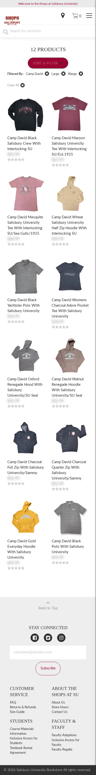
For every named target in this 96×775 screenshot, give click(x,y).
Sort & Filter (45, 63)
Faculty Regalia (62, 749)
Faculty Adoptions (64, 735)
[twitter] (48, 638)
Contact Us (59, 712)
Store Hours (60, 707)
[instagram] (61, 638)
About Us (58, 702)
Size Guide (17, 712)
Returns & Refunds (23, 707)
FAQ (13, 702)
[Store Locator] (63, 16)
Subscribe (48, 668)
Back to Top (48, 608)
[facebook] (35, 638)
